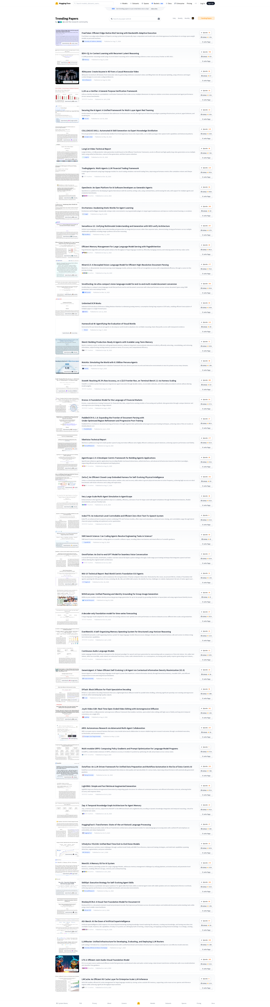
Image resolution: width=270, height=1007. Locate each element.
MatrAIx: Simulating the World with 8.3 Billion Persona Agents (109, 362)
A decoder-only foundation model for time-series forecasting (109, 613)
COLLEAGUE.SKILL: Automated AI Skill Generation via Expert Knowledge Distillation (120, 130)
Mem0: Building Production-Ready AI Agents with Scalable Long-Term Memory (117, 342)
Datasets (135, 3)
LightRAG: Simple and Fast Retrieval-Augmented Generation (109, 786)
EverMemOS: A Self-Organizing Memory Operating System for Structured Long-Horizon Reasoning (126, 631)
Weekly (180, 18)
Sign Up (210, 3)
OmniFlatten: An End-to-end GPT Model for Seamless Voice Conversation (115, 554)
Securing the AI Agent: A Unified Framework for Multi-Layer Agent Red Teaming (118, 110)
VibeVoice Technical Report (94, 439)
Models (125, 3)
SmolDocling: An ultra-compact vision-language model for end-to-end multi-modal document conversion (129, 284)
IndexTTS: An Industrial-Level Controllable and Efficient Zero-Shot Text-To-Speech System (122, 515)
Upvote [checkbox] (206, 33)
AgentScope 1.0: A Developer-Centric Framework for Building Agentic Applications (119, 458)
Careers (124, 1003)
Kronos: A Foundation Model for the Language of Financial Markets (112, 400)
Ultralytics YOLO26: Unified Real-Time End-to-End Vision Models (111, 844)
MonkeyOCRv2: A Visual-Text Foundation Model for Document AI (111, 901)
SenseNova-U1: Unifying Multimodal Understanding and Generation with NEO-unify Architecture (126, 226)
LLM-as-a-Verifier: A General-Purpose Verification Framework (109, 91)
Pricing (189, 3)
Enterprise (180, 3)
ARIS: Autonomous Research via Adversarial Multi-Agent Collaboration (113, 728)
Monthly (187, 18)
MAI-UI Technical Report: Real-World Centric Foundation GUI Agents (112, 573)
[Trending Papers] (193, 18)
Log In (202, 3)
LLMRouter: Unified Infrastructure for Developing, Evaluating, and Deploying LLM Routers (123, 941)
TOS (80, 1003)
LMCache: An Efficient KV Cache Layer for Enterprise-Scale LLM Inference (115, 979)
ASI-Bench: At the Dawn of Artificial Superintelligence (106, 921)
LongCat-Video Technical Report (96, 148)
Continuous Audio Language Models (98, 651)
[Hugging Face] (138, 1003)
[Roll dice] (158, 18)
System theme (63, 1003)
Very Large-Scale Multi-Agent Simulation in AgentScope (107, 496)
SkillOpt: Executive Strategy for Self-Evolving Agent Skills (108, 882)
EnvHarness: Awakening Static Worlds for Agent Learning (107, 207)
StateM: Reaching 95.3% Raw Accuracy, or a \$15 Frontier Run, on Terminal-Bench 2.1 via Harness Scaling (129, 380)
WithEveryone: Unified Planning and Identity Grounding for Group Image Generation (120, 594)
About (109, 1003)
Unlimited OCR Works (91, 303)
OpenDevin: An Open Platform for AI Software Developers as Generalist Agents (117, 187)
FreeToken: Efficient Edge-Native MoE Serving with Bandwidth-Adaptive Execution (119, 33)
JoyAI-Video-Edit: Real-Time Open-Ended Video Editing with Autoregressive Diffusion (120, 708)
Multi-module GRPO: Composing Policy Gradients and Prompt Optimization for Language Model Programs (130, 748)
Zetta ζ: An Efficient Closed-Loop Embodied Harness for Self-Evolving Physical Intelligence (123, 477)
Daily (174, 18)
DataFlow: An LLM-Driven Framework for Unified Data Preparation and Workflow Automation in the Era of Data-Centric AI (137, 766)
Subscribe (154, 9)
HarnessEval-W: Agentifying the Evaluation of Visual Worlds (109, 323)
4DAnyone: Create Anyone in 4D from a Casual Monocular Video (110, 71)
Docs (170, 3)
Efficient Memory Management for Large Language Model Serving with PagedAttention (121, 246)
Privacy (94, 1003)
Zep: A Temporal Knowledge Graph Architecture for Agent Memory (111, 805)
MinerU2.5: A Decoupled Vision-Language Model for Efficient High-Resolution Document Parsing (125, 264)
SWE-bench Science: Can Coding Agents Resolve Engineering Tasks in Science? (117, 536)
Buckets (158, 3)
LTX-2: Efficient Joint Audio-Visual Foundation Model (105, 960)
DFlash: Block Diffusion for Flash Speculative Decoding (106, 689)
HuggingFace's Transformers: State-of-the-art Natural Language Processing (116, 824)
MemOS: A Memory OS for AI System (98, 863)
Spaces (146, 3)
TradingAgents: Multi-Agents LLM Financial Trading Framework (110, 168)
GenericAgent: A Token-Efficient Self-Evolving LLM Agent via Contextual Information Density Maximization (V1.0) (133, 670)
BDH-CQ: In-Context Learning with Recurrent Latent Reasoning (110, 53)
